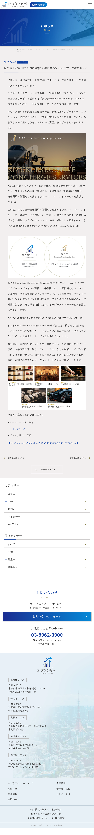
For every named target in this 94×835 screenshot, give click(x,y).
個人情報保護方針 (39, 809)
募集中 (11, 559)
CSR (10, 501)
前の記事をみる (16, 458)
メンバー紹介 (63, 794)
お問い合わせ (38, 5)
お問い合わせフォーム (47, 616)
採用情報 (12, 794)
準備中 (11, 551)
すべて (11, 544)
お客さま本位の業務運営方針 (46, 814)
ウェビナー (14, 516)
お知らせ (23, 49)
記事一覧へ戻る (48, 469)
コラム (11, 493)
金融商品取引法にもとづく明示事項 (46, 818)
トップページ (19, 429)
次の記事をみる (78, 458)
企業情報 (61, 783)
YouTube (13, 524)
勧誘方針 (56, 809)
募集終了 (13, 567)
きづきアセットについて (21, 783)
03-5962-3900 (47, 635)
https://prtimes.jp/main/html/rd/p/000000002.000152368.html (43, 443)
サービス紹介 (63, 789)
